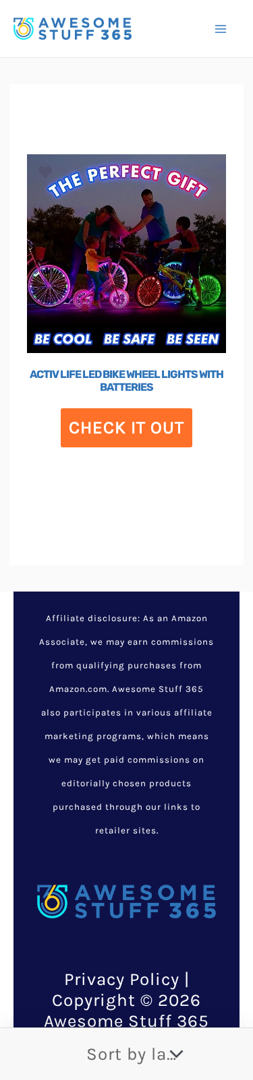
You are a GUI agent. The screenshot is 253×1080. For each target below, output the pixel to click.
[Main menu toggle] (221, 28)
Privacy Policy (121, 979)
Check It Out (126, 427)
